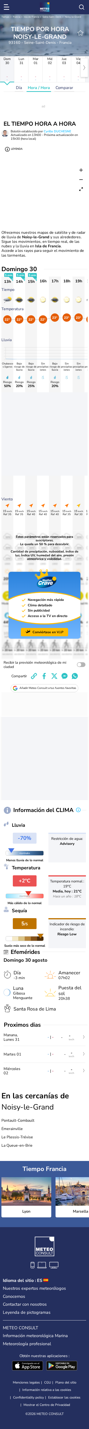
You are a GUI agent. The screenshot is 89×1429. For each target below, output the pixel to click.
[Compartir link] (34, 676)
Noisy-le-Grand (73, 17)
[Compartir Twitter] (54, 676)
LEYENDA (17, 149)
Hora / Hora (39, 87)
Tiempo (5, 17)
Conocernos (14, 1296)
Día (19, 87)
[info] (78, 810)
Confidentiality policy (28, 1397)
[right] (84, 67)
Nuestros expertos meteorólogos (34, 1288)
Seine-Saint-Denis (51, 17)
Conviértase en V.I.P (48, 632)
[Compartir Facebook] (44, 676)
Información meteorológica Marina (35, 1336)
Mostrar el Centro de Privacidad (46, 1405)
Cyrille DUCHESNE (57, 131)
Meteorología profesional (27, 1344)
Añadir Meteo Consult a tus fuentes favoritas (47, 688)
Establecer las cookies (64, 1397)
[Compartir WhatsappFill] (75, 676)
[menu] (7, 7)
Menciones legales (26, 1382)
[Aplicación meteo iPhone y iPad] (27, 1366)
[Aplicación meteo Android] (61, 1366)
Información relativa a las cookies (46, 1390)
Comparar (64, 87)
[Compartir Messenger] (64, 676)
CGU (47, 1382)
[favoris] (80, 33)
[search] (81, 7)
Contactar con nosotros (25, 1304)
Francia (16, 17)
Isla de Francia (31, 17)
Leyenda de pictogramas (27, 1312)
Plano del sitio (65, 1382)
